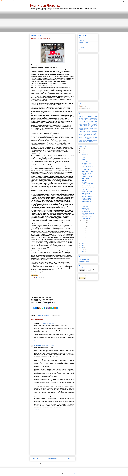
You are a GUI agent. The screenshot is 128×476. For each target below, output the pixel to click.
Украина (89, 140)
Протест (95, 134)
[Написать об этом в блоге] (54, 315)
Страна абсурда (94, 138)
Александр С (37, 345)
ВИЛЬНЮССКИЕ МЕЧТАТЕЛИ (86, 209)
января (84, 241)
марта (83, 237)
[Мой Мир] (57, 308)
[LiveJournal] (46, 308)
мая (83, 232)
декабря (84, 154)
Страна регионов (82, 140)
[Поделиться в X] (56, 315)
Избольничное (82, 123)
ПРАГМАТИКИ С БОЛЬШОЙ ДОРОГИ (87, 183)
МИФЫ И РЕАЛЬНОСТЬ (87, 191)
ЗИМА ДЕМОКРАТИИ (87, 196)
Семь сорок (86, 138)
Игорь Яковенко (84, 259)
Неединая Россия (88, 128)
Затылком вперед (93, 121)
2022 (82, 150)
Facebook (81, 40)
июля (83, 228)
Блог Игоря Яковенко (45, 5)
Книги (89, 124)
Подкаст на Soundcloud (84, 45)
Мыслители (81, 128)
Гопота (91, 118)
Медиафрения (83, 127)
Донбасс (95, 119)
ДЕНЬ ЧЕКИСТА (85, 180)
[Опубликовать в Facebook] (57, 315)
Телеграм (81, 47)
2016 (82, 251)
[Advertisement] (64, 21)
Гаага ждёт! (81, 118)
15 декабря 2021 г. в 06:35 (47, 345)
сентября (84, 224)
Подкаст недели (93, 133)
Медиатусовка (94, 125)
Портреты (81, 134)
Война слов (92, 116)
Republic (83, 141)
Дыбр (80, 121)
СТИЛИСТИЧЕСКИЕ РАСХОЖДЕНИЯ (86, 199)
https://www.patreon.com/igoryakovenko (40, 303)
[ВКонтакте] (36, 308)
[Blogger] (40, 308)
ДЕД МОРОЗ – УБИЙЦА (87, 171)
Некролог (95, 128)
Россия (84, 137)
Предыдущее (70, 458)
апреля (84, 235)
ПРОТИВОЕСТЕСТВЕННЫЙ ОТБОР (88, 188)
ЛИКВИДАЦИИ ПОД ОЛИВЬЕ (86, 164)
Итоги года (94, 123)
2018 (82, 247)
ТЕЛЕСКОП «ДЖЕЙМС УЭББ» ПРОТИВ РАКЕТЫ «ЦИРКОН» (87, 168)
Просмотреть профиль (84, 261)
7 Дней (81, 116)
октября (84, 222)
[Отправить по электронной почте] (53, 315)
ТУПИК (83, 159)
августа (84, 226)
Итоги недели (83, 124)
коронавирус (94, 124)
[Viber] (49, 308)
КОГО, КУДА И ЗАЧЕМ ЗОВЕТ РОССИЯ (87, 217)
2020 (82, 243)
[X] (38, 308)
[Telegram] (34, 308)
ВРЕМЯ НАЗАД (85, 161)
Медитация (94, 127)
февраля (84, 239)
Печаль (81, 133)
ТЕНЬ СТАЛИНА (85, 178)
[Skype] (53, 308)
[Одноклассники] (55, 308)
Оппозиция (82, 131)
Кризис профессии (84, 125)
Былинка (86, 116)
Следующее (34, 458)
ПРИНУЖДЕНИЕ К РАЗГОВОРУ (86, 205)
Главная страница (52, 458)
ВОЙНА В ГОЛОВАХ (86, 185)
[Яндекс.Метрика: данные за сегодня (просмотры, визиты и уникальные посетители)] (82, 278)
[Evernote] (42, 308)
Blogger (74, 473)
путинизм (81, 136)
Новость (82, 130)
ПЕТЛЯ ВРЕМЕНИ (86, 211)
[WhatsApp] (51, 308)
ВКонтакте (81, 49)
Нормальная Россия (92, 130)
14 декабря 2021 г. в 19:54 (47, 323)
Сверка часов (90, 137)
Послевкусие (88, 134)
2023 (82, 148)
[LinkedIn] (44, 308)
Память (88, 131)
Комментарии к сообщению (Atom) (56, 463)
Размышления (88, 136)
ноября (84, 220)
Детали (84, 119)
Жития (87, 121)
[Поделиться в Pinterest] (58, 315)
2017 (82, 249)
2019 (82, 245)
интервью (88, 123)
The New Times (89, 141)
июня (83, 230)
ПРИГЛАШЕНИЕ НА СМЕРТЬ (86, 174)
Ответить (36, 340)
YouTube (81, 37)
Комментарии (84, 108)
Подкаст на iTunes (83, 42)
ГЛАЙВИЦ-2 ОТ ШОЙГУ (87, 176)
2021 (82, 152)
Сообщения (84, 106)
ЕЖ (84, 121)
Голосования (86, 118)
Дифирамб (90, 119)
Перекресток (94, 131)
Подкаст (86, 133)
